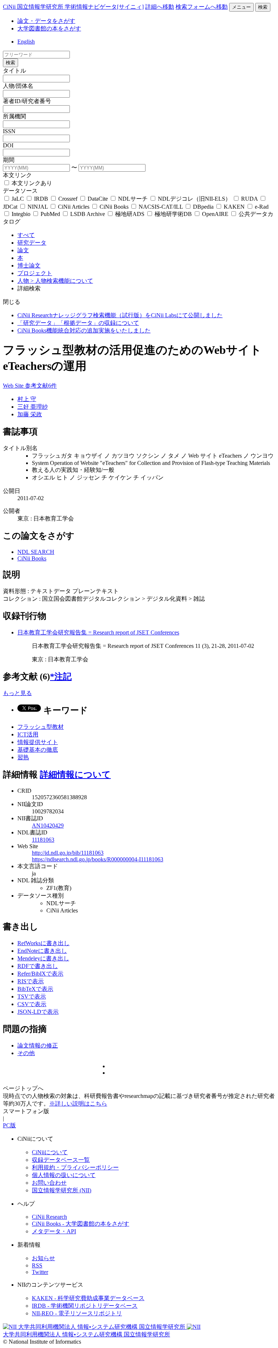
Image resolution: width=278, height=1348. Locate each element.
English (26, 41)
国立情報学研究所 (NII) (61, 1190)
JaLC (17, 199)
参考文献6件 (41, 386)
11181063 (43, 840)
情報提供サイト (37, 742)
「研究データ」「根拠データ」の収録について (78, 323)
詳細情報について (75, 774)
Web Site (14, 386)
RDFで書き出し (37, 966)
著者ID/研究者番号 (27, 101)
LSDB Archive (87, 214)
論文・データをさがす (46, 21)
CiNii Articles (73, 207)
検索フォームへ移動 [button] (202, 7)
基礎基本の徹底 (37, 750)
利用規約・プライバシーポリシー (75, 1167)
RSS (37, 1265)
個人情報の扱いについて (64, 1175)
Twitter (40, 1272)
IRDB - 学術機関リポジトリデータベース (85, 1306)
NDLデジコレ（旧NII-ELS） (194, 199)
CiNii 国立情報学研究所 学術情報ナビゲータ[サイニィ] (73, 7)
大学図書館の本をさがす (49, 28)
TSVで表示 (31, 996)
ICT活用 (27, 734)
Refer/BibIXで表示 (40, 974)
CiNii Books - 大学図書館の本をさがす (80, 1224)
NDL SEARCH (35, 552)
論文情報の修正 (37, 1045)
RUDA (249, 199)
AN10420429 (48, 825)
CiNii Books (114, 207)
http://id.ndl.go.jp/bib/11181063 (68, 853)
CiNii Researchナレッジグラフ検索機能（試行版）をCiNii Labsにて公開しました (120, 315)
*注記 (61, 676)
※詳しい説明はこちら (78, 1103)
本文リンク (17, 175)
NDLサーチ (133, 199)
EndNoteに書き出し (42, 951)
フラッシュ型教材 (40, 727)
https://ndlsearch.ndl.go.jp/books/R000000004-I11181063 (97, 859)
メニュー (241, 7)
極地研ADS (130, 214)
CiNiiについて (50, 1152)
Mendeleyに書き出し (43, 958)
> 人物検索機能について (61, 281)
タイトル (14, 71)
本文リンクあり (31, 183)
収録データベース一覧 (61, 1160)
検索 (263, 7)
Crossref (68, 199)
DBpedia (203, 207)
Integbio (21, 214)
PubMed (50, 214)
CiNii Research (49, 1217)
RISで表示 (30, 981)
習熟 (23, 757)
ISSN (9, 131)
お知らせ (43, 1258)
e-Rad (261, 207)
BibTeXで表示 (35, 989)
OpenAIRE (215, 214)
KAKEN (234, 207)
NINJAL (37, 207)
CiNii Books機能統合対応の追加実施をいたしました (84, 330)
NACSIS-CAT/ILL (160, 207)
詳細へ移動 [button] (159, 7)
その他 (26, 1053)
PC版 (9, 1125)
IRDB (41, 199)
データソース (20, 191)
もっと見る (17, 693)
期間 (8, 160)
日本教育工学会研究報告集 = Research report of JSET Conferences (98, 632)
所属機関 (14, 116)
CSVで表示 (31, 1004)
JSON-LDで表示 (38, 1012)
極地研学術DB (173, 214)
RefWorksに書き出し (43, 943)
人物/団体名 (18, 86)
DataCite (97, 199)
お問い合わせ (49, 1183)
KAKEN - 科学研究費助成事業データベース (88, 1298)
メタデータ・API (54, 1231)
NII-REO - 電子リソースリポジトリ (77, 1313)
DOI (8, 145)
